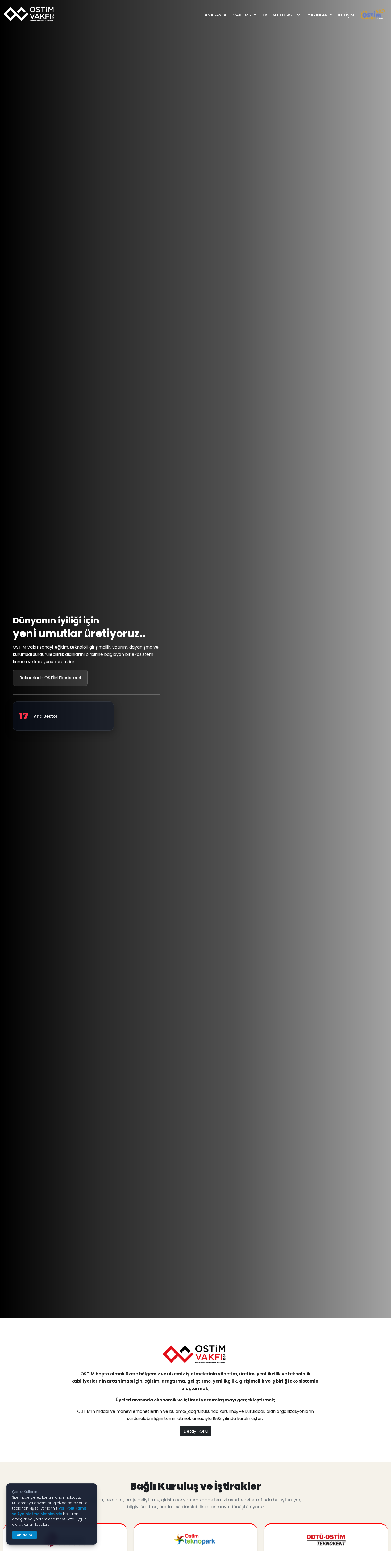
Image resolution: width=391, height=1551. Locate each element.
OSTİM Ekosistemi (282, 15)
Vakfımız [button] (243, 15)
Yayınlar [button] (318, 15)
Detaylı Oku (196, 1431)
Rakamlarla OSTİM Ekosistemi (50, 678)
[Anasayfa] (29, 13)
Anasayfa (216, 15)
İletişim (346, 15)
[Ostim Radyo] (372, 14)
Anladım (24, 1535)
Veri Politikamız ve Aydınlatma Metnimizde (49, 1511)
